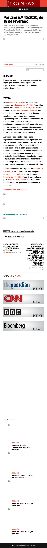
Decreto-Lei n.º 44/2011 (25, 105)
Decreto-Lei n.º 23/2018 (27, 110)
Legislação (29, 231)
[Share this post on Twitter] (31, 237)
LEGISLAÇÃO (15, 443)
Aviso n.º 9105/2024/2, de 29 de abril (22, 504)
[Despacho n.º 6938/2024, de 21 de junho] (23, 452)
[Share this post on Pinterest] (38, 237)
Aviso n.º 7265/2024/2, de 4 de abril (22, 532)
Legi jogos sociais (17, 231)
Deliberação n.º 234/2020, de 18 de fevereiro (11, 248)
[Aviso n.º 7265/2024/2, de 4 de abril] (23, 509)
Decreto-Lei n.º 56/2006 (15, 102)
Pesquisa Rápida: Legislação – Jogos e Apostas (21, 447)
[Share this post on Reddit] (41, 237)
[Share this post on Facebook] (27, 237)
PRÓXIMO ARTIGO (37, 244)
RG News (9, 64)
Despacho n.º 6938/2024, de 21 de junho (22, 476)
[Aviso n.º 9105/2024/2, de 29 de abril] (23, 481)
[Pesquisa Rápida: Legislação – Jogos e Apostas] (23, 424)
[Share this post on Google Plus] (34, 237)
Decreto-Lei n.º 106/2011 (24, 108)
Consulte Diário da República (15, 189)
